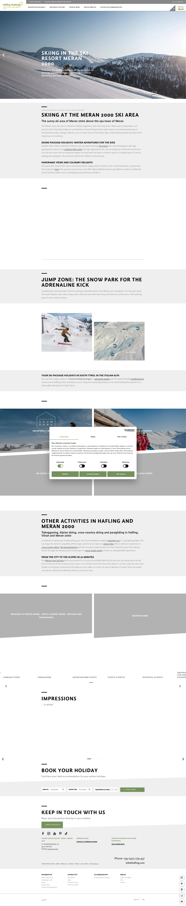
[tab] (91, 682)
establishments (137, 379)
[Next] (182, 55)
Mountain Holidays (36, 7)
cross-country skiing (50, 547)
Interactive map (73, 882)
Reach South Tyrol (47, 877)
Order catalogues (125, 877)
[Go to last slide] (6, 686)
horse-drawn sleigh (93, 551)
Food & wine (45, 885)
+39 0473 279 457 (52, 849)
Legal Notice (84, 864)
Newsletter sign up (52, 825)
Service (123, 875)
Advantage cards (46, 880)
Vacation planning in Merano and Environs (57, 2)
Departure (73, 789)
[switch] (82, 466)
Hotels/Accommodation (111, 7)
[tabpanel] (19, 666)
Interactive (72, 875)
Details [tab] (93, 437)
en (179, 2)
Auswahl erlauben (93, 474)
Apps (69, 880)
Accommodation (101, 875)
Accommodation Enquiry (102, 877)
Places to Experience (35, 2)
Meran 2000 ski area (54, 561)
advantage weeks (101, 379)
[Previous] (4, 55)
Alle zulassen (120, 474)
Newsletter (71, 877)
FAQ (121, 880)
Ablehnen (65, 474)
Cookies (71, 864)
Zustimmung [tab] (64, 437)
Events (43, 882)
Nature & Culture (57, 7)
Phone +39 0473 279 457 (129, 858)
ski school (103, 146)
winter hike (108, 544)
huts (57, 169)
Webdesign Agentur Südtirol (43, 900)
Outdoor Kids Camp (73, 149)
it (176, 2)
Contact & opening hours (86, 842)
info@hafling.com (135, 863)
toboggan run (114, 541)
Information (46, 875)
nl (182, 2)
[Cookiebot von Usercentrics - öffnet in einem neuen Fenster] (126, 430)
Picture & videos (73, 885)
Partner (122, 882)
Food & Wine (74, 7)
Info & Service (90, 7)
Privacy (77, 864)
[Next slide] (180, 686)
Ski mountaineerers (69, 547)
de (173, 2)
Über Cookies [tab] (122, 437)
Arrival (45, 789)
